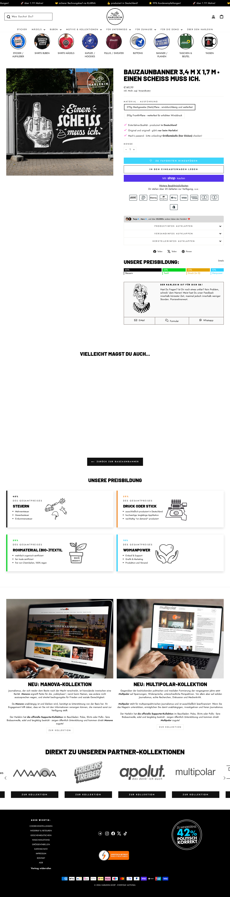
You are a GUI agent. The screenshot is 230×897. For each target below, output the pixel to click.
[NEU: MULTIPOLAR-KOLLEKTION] (170, 638)
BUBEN (54, 29)
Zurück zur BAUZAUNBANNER (117, 461)
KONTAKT (41, 858)
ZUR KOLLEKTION (60, 730)
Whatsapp (207, 320)
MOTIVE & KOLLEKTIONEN (82, 29)
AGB (41, 862)
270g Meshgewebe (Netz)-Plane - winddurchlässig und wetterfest (160, 107)
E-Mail (141, 320)
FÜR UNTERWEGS (117, 29)
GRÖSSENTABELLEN (41, 844)
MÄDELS (37, 29)
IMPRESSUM (41, 853)
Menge (128, 144)
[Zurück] (5, 778)
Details (221, 260)
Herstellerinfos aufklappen (174, 241)
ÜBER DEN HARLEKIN (200, 29)
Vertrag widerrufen (41, 868)
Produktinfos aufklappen (174, 226)
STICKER (22, 29)
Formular (174, 321)
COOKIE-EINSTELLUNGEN (41, 826)
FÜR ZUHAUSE (144, 29)
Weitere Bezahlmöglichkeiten (173, 185)
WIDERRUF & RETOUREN (41, 830)
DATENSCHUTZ (41, 848)
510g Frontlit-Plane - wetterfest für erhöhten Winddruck (154, 115)
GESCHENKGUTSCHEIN (41, 835)
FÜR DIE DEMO (170, 29)
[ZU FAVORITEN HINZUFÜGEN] (10, 368)
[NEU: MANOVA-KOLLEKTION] (59, 638)
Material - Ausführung (141, 101)
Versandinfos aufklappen (173, 233)
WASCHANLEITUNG (41, 839)
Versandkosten (144, 90)
